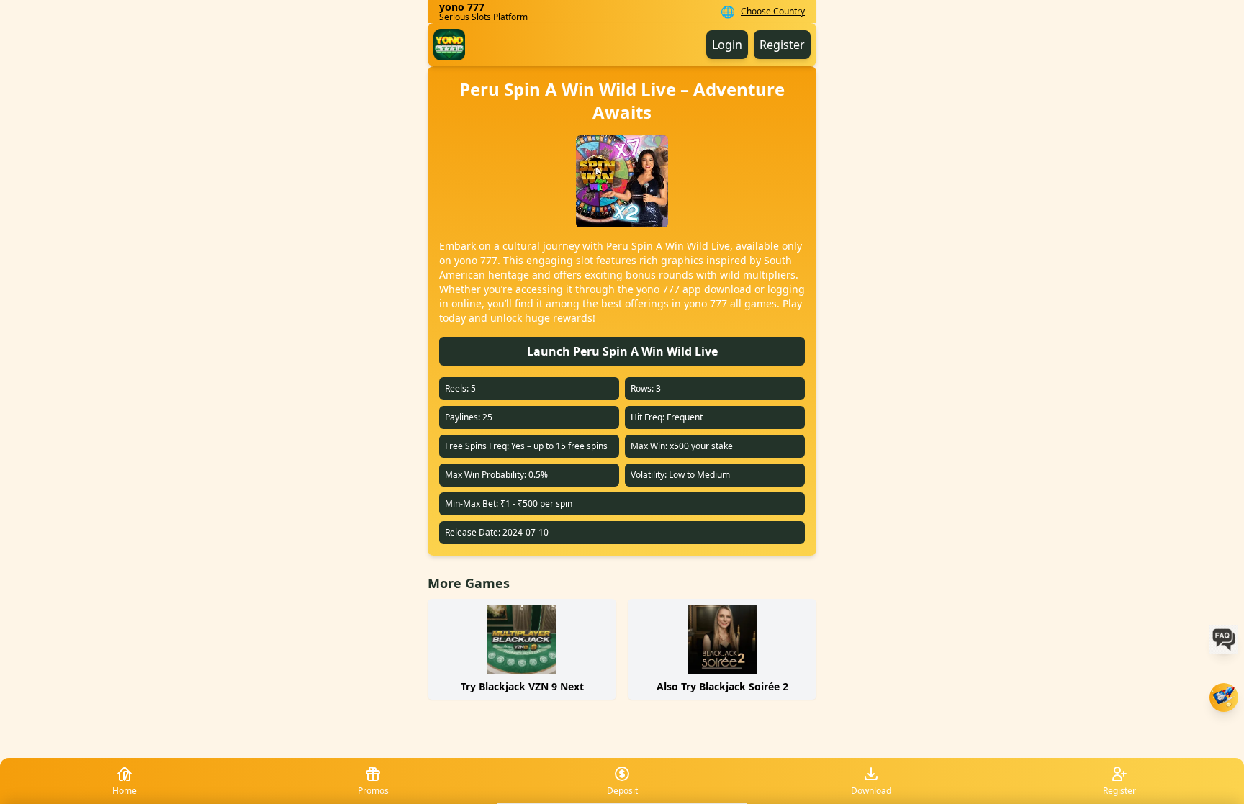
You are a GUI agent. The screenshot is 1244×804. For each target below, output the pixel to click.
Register (782, 45)
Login (727, 45)
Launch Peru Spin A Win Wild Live (622, 351)
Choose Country (773, 11)
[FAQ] (1223, 639)
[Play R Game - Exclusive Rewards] (1223, 697)
